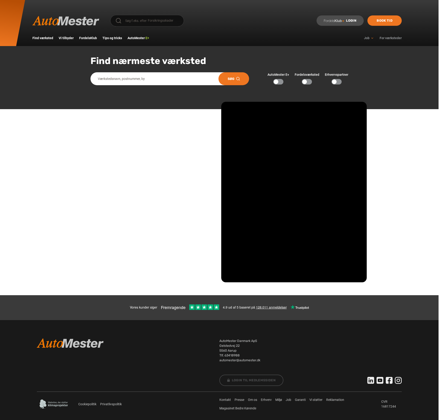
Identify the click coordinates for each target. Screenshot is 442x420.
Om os (252, 400)
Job (288, 400)
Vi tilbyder (66, 38)
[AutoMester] (65, 20)
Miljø (278, 400)
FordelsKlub (88, 38)
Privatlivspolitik (111, 404)
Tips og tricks (112, 38)
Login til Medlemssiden (254, 380)
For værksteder (391, 38)
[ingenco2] (54, 404)
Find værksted (42, 38)
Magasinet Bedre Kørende (237, 408)
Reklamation (335, 400)
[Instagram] (398, 380)
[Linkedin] (371, 380)
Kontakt (225, 400)
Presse (239, 400)
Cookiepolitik (87, 404)
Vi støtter (316, 400)
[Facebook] (389, 380)
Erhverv (266, 400)
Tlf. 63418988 (229, 355)
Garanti (300, 400)
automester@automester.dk (239, 360)
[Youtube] (380, 380)
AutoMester (138, 38)
